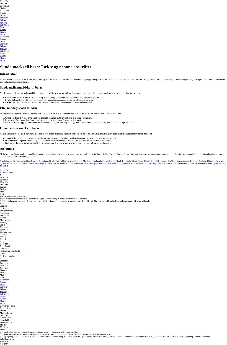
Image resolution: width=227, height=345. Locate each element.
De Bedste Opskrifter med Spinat (84, 163)
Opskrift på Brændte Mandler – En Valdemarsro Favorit (171, 163)
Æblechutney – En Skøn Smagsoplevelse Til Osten (176, 161)
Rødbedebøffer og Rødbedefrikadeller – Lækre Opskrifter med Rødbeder (123, 161)
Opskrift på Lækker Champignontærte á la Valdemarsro (123, 163)
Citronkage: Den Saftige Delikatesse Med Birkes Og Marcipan (65, 161)
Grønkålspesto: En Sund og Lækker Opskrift (18, 161)
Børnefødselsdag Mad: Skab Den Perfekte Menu (49, 163)
